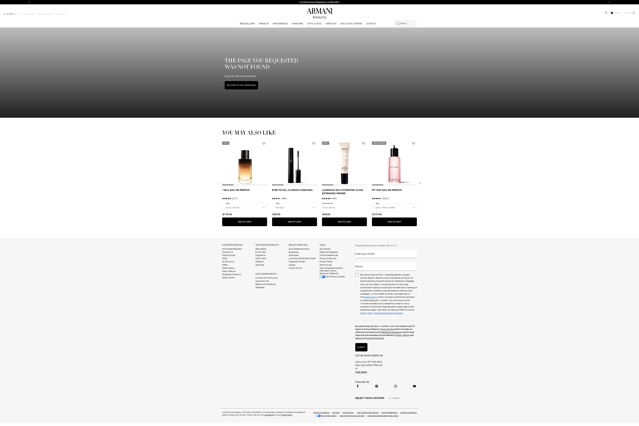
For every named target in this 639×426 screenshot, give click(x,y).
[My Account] (605, 13)
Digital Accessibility (329, 252)
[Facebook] (357, 386)
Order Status (228, 268)
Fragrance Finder (297, 261)
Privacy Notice (402, 335)
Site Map (336, 413)
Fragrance (260, 255)
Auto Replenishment (299, 249)
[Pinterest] (376, 386)
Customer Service (44, 14)
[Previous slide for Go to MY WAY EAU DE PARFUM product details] (374, 163)
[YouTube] (414, 386)
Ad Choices (325, 249)
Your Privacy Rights (329, 416)
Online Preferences (329, 255)
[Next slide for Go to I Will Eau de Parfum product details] (265, 163)
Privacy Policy (326, 261)
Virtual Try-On (295, 268)
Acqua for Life (262, 281)
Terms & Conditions (321, 413)
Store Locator (228, 277)
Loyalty (292, 265)
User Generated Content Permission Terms (331, 269)
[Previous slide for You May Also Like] (218, 183)
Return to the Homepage (241, 85)
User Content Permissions (368, 413)
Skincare (259, 265)
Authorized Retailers (232, 249)
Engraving (294, 252)
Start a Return (229, 271)
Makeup (259, 261)
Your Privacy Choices (335, 276)
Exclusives (293, 255)
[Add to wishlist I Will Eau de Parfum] (264, 144)
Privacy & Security (328, 258)
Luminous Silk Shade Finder (302, 258)
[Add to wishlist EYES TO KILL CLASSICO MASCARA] (314, 144)
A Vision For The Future (266, 278)
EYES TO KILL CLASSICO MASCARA (292, 190)
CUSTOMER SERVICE (232, 245)
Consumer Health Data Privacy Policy (382, 416)
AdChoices (268, 415)
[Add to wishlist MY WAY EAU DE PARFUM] (414, 144)
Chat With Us (60, 14)
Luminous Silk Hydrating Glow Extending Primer (342, 192)
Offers (225, 265)
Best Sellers (260, 249)
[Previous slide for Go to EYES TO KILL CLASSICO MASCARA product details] (274, 163)
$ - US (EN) (8, 14)
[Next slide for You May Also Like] (420, 183)
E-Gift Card (260, 252)
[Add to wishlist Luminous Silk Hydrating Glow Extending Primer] (364, 144)
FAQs (224, 258)
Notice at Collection (329, 273)
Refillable (259, 287)
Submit (361, 347)
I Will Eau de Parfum (236, 190)
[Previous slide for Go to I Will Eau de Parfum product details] (224, 163)
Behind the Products (265, 284)
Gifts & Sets (260, 258)
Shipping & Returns (231, 274)
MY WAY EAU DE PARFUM (387, 190)
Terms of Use (326, 265)
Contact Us (227, 252)
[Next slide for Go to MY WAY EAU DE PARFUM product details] (415, 163)
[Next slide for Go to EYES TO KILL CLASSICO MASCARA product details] (315, 163)
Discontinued (228, 255)
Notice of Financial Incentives (369, 338)
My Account (228, 261)
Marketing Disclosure (391, 332)
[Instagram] (395, 386)
